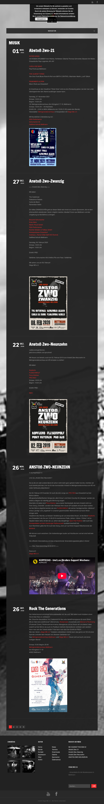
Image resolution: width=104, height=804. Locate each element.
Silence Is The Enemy (87, 622)
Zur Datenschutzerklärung (66, 16)
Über (39, 757)
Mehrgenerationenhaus (46, 112)
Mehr (31, 393)
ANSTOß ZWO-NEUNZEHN (49, 467)
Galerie (54, 754)
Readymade (64, 622)
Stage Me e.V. (72, 112)
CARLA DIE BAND (35, 66)
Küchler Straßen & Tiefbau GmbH (40, 230)
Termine (55, 749)
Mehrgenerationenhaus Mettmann (44, 637)
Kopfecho (32, 370)
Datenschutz (56, 759)
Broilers (31, 528)
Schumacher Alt (34, 122)
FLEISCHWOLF (34, 373)
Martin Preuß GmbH (36, 225)
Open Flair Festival (75, 521)
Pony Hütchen (34, 375)
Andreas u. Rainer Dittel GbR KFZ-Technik (43, 235)
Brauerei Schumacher (36, 220)
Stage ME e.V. (34, 553)
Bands (40, 749)
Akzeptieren (41, 19)
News (54, 747)
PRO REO (32, 378)
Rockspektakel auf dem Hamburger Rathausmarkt (46, 523)
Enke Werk (33, 222)
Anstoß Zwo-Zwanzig (46, 181)
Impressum (42, 754)
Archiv (40, 759)
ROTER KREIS (34, 56)
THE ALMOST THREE (36, 74)
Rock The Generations (47, 608)
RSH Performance (35, 119)
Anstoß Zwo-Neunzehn (48, 344)
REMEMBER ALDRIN (36, 81)
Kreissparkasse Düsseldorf (38, 232)
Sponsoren (56, 757)
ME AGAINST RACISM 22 (77, 747)
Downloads (56, 752)
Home (54, 31)
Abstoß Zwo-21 (41, 50)
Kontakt (40, 752)
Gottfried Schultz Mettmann (38, 124)
